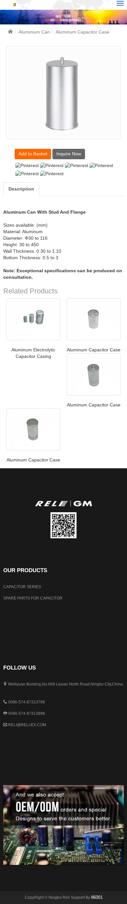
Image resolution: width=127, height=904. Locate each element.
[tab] (21, 189)
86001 (97, 897)
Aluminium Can (34, 32)
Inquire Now (68, 153)
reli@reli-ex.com (27, 725)
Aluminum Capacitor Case (93, 349)
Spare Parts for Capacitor (33, 598)
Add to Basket (33, 153)
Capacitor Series (22, 587)
